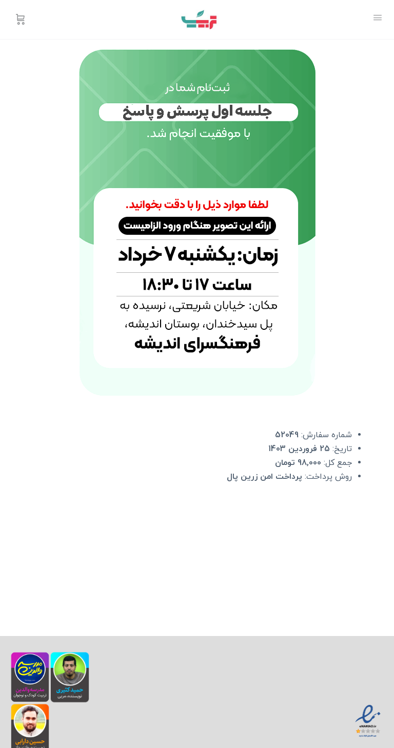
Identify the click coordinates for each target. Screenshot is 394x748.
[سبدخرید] (19, 19)
